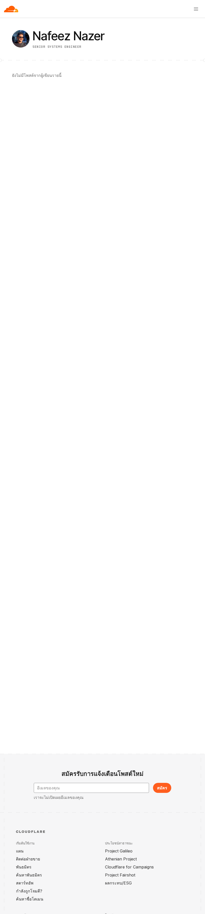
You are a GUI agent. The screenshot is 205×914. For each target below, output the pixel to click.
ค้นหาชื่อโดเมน (29, 898)
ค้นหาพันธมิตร (29, 874)
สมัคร (162, 787)
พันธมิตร (24, 866)
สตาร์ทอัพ (25, 882)
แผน (20, 850)
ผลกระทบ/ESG (118, 882)
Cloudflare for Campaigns (129, 866)
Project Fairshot (120, 874)
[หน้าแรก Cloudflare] (11, 9)
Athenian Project (121, 858)
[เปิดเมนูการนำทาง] (196, 9)
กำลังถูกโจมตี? (29, 890)
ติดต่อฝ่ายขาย (28, 858)
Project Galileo (118, 850)
